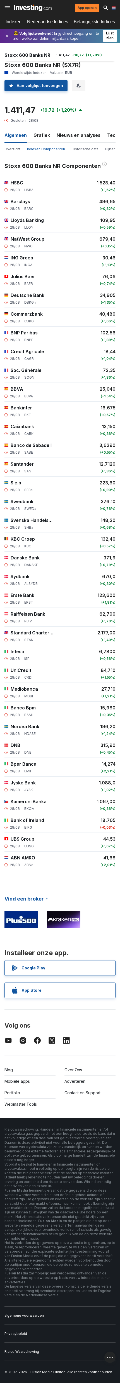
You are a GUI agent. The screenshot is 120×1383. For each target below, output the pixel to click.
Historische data (85, 149)
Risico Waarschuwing (21, 1351)
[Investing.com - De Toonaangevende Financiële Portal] (33, 7)
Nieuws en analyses (78, 135)
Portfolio (12, 1092)
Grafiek (41, 135)
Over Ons (73, 1069)
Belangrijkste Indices (94, 21)
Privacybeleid (15, 1334)
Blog (8, 1069)
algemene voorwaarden (24, 1315)
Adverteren (74, 1081)
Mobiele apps (17, 1081)
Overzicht (12, 149)
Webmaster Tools (20, 1104)
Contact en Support (82, 1092)
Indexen (13, 21)
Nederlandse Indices (47, 21)
